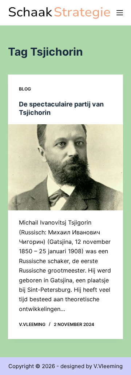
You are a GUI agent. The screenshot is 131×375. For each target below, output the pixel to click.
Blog (25, 89)
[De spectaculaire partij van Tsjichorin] (65, 167)
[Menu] (119, 12)
